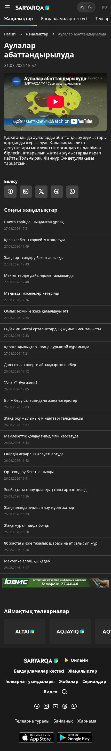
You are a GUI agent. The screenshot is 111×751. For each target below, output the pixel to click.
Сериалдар (94, 681)
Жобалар (68, 681)
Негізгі (10, 34)
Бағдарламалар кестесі (64, 18)
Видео (50, 692)
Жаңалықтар (18, 18)
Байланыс (63, 721)
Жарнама (86, 721)
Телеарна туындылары (30, 681)
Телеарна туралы (32, 721)
